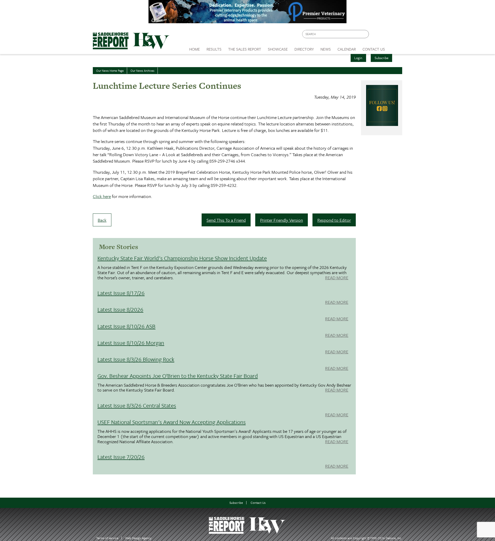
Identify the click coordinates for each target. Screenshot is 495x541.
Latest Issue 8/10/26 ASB (126, 326)
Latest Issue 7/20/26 (121, 457)
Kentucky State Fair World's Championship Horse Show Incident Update (182, 258)
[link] (194, 48)
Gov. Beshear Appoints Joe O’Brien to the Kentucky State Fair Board (177, 376)
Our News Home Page (110, 70)
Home (194, 49)
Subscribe (382, 57)
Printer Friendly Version (281, 220)
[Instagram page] (395, 35)
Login (358, 57)
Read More (336, 278)
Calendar (346, 49)
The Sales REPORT (244, 49)
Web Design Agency (138, 538)
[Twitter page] (385, 35)
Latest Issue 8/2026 (120, 309)
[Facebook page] (375, 35)
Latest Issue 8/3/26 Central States (136, 405)
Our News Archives (142, 70)
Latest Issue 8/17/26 (121, 293)
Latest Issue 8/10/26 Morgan (130, 343)
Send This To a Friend (226, 220)
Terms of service (107, 538)
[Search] (365, 34)
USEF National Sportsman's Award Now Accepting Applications (171, 422)
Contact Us (258, 502)
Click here (102, 196)
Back (102, 220)
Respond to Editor (334, 220)
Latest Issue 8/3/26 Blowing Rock (135, 359)
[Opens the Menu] (395, 47)
